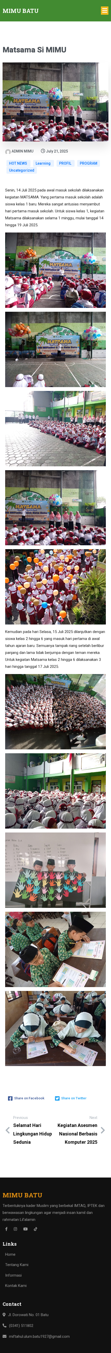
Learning (43, 163)
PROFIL (65, 163)
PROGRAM (88, 163)
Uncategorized (21, 170)
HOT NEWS (18, 163)
